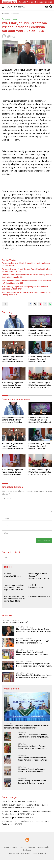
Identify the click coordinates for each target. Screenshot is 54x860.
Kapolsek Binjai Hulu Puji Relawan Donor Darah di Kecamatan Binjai (32, 747)
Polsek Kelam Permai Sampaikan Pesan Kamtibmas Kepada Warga (32, 758)
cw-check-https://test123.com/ (12, 575)
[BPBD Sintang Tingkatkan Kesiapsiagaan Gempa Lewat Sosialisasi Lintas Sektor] (13, 373)
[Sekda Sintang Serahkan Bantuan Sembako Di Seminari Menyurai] (7, 782)
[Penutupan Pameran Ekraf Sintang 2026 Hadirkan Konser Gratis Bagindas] (13, 321)
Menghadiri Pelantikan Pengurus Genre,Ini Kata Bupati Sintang (31, 770)
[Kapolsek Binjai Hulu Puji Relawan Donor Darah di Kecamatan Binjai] (7, 748)
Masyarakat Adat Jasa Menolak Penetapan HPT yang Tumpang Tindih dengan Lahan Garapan (32, 653)
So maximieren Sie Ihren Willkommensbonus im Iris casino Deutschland (14, 598)
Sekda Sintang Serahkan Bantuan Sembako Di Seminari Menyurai (32, 782)
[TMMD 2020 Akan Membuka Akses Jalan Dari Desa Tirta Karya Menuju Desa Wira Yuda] (7, 736)
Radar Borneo (18, 847)
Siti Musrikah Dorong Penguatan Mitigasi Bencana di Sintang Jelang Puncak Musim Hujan (33, 664)
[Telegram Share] (45, 304)
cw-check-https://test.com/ (36, 586)
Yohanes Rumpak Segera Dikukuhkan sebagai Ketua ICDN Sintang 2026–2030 (26, 293)
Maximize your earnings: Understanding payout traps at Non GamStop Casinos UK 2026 (14, 587)
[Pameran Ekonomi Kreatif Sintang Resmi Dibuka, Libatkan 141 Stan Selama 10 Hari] (40, 321)
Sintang (14, 19)
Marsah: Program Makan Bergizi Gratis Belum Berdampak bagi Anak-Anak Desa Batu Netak (33, 630)
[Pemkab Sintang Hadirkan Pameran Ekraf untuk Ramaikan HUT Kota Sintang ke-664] (40, 347)
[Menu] (3, 7)
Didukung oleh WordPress (19, 853)
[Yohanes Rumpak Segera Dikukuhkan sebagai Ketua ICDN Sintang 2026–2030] (40, 373)
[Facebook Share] (30, 304)
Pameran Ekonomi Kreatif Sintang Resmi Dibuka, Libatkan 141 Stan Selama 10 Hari (26, 270)
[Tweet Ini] (35, 304)
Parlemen (6, 19)
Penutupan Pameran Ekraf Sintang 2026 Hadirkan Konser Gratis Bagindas (26, 264)
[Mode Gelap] (46, 7)
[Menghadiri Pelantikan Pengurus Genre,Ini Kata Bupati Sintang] (7, 771)
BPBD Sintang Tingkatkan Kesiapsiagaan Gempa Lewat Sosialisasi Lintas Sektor (25, 287)
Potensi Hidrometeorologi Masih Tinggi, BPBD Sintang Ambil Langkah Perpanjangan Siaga (32, 641)
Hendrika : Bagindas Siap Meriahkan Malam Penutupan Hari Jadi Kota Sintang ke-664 (27, 276)
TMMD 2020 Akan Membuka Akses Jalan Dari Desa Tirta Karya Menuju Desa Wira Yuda (33, 735)
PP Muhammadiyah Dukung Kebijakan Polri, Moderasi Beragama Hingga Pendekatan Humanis (26, 726)
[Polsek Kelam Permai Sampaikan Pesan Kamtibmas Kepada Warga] (7, 759)
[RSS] (27, 840)
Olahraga (31, 847)
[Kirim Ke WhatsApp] (50, 304)
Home (6, 847)
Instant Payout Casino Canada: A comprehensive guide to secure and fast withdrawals (39, 576)
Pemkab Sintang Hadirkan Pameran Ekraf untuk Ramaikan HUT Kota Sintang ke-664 (26, 281)
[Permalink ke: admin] (4, 36)
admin (9, 35)
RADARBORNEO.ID (15, 7)
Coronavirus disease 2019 (39, 596)
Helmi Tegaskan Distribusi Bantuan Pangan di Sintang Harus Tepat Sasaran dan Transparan (34, 676)
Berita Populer (43, 847)
